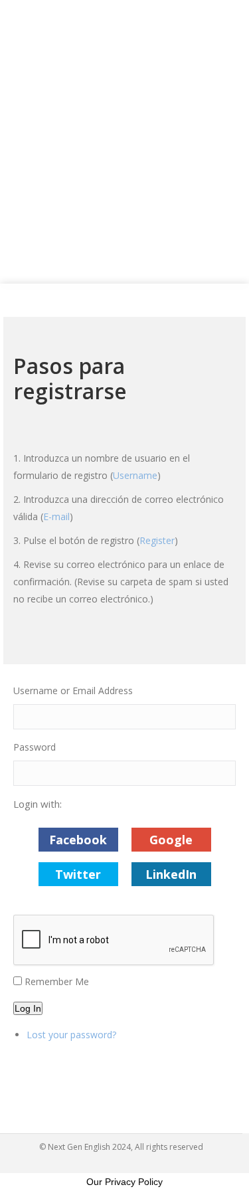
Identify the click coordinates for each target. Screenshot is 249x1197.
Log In (28, 1008)
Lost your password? (71, 1034)
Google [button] (171, 840)
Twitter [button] (78, 874)
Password (34, 747)
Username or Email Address (73, 690)
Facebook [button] (78, 840)
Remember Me (57, 981)
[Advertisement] (124, 141)
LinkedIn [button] (171, 874)
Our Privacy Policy (124, 1181)
